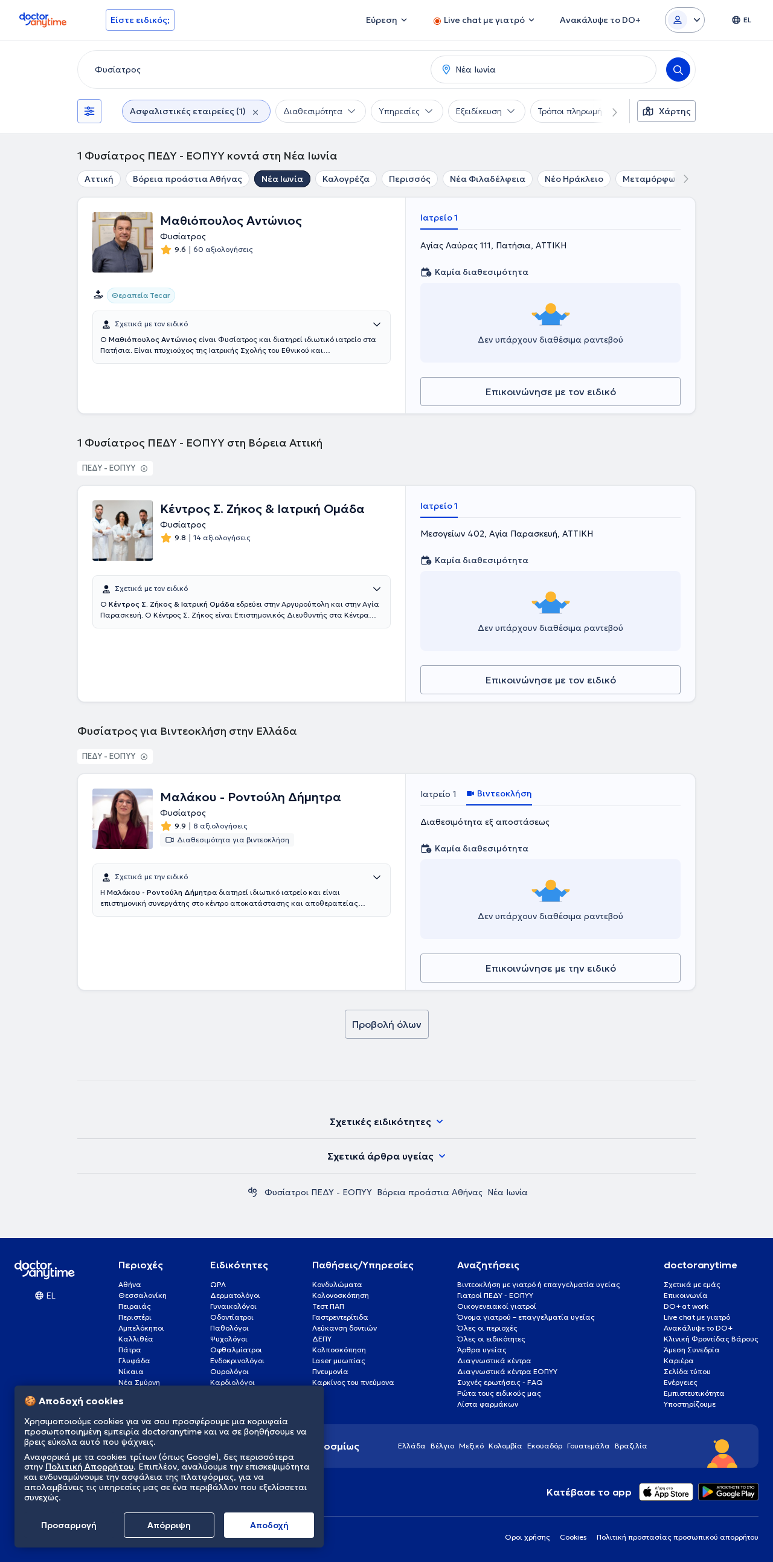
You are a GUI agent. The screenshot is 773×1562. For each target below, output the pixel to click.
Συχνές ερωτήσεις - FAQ (500, 1382)
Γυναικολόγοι (233, 1306)
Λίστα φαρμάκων (487, 1404)
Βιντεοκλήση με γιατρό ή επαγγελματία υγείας (538, 1284)
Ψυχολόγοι (229, 1338)
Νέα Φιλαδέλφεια (487, 178)
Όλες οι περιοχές (487, 1327)
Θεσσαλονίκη (142, 1295)
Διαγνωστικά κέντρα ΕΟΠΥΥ (507, 1371)
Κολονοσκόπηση (340, 1295)
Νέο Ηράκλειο (574, 178)
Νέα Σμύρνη (139, 1382)
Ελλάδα (412, 1445)
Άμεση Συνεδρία (692, 1349)
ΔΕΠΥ (322, 1338)
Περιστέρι (135, 1317)
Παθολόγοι (229, 1327)
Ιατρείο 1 (439, 217)
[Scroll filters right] (607, 111)
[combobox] (252, 69)
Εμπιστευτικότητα (694, 1393)
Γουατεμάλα (588, 1445)
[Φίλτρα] (89, 111)
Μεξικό (471, 1445)
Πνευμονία (330, 1371)
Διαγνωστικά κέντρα (494, 1360)
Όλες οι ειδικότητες (491, 1338)
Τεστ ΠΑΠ (328, 1306)
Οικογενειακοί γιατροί (496, 1306)
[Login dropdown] (685, 20)
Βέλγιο (442, 1445)
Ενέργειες (681, 1382)
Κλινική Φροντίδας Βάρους (711, 1338)
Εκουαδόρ (544, 1445)
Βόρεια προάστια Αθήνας (187, 178)
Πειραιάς (134, 1306)
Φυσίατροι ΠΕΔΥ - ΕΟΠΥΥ (318, 1192)
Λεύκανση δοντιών (344, 1327)
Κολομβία (505, 1445)
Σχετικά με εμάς (692, 1284)
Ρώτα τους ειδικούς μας (499, 1393)
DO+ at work (686, 1306)
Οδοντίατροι (232, 1317)
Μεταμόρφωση (655, 178)
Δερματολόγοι (235, 1295)
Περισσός (410, 178)
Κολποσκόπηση (339, 1349)
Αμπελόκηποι (141, 1327)
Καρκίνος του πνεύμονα (353, 1382)
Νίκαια (131, 1371)
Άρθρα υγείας (482, 1349)
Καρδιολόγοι (232, 1382)
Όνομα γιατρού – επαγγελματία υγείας (526, 1317)
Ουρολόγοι (229, 1371)
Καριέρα (679, 1360)
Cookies (573, 1536)
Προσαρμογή (69, 1525)
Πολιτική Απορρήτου (89, 1467)
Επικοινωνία (686, 1295)
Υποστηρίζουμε (690, 1404)
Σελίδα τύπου (687, 1371)
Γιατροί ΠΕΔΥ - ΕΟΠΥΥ (495, 1295)
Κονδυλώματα (337, 1284)
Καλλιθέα (135, 1338)
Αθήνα (129, 1284)
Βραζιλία (631, 1445)
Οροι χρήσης (527, 1536)
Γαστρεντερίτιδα (340, 1317)
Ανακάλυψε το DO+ (698, 1327)
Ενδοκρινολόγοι (237, 1360)
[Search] (678, 69)
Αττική (99, 178)
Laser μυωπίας (338, 1360)
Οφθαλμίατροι (236, 1349)
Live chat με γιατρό (697, 1317)
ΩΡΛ (218, 1284)
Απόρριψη (169, 1525)
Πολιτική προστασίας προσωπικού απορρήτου (678, 1536)
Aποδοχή (269, 1525)
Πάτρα (129, 1349)
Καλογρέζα (346, 178)
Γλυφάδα (134, 1360)
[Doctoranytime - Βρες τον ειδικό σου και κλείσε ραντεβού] (252, 1192)
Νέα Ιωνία (282, 178)
